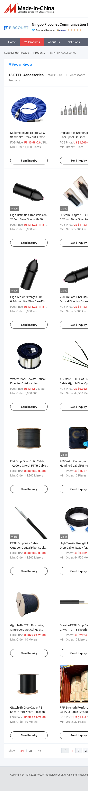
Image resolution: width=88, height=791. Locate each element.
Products (34, 42)
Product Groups (22, 64)
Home (12, 42)
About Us (54, 42)
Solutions (74, 42)
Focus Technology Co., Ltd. (52, 774)
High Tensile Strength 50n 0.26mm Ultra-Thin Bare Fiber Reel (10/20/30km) (28, 301)
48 (39, 751)
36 (31, 751)
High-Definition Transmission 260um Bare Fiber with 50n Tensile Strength (28, 219)
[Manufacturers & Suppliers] (30, 8)
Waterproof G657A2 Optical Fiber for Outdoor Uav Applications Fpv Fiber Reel (27, 383)
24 (22, 750)
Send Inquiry (29, 160)
